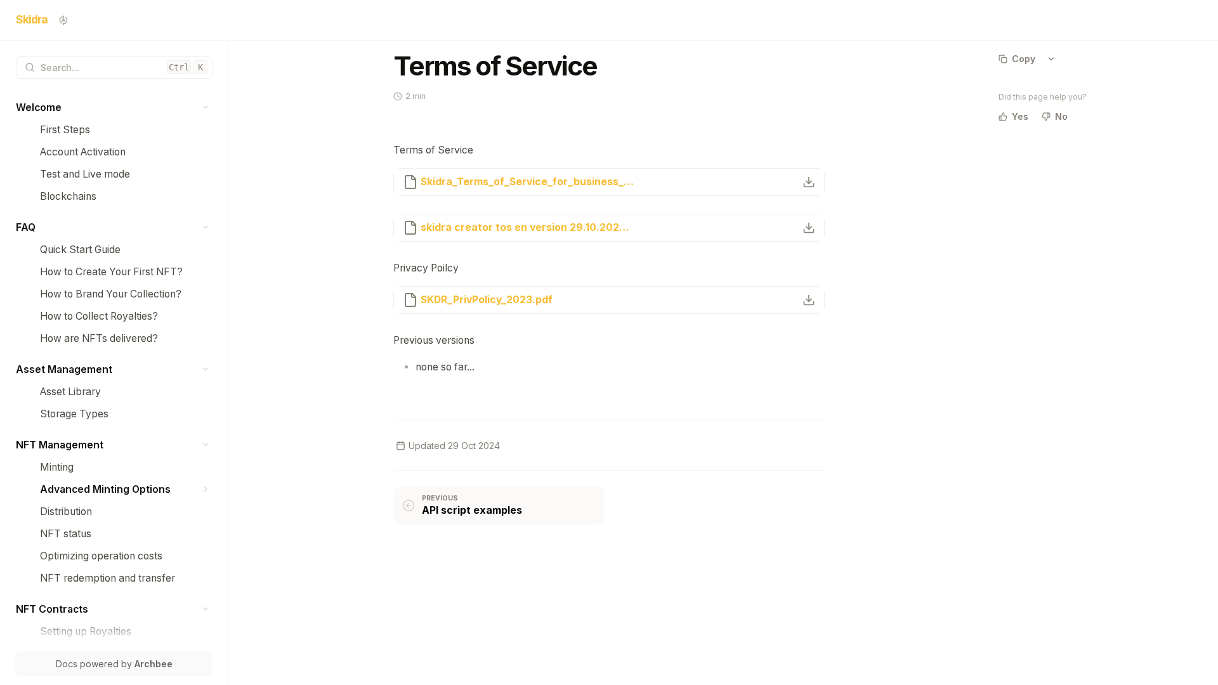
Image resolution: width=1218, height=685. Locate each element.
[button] (206, 107)
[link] (114, 107)
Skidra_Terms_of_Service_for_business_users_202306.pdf (527, 182)
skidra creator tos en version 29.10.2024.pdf (527, 227)
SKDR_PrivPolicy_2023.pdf (487, 300)
